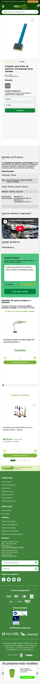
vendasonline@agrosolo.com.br (13, 547)
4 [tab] (25, 460)
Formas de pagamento (9, 525)
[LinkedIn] (19, 580)
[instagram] (9, 580)
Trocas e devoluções (9, 521)
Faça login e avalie (20, 291)
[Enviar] (36, 12)
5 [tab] (28, 460)
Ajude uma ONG (7, 495)
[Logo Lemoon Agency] (20, 655)
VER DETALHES (27, 677)
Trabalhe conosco (8, 491)
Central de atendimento (11, 563)
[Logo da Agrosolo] (20, 6)
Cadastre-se (7, 468)
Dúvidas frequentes (8, 485)
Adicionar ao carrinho (20, 362)
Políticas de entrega (8, 528)
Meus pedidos (7, 510)
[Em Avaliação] (16, 620)
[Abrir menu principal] (3, 6)
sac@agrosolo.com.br (9, 556)
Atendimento (6, 488)
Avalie (22, 61)
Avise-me (20, 110)
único (7, 86)
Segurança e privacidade (10, 531)
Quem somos (6, 482)
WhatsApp (6, 569)
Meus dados (6, 514)
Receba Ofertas (7, 498)
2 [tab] (16, 460)
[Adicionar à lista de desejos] (32, 20)
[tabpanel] (20, 37)
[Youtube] (14, 580)
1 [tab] (11, 460)
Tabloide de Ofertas (8, 501)
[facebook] (4, 580)
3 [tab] (21, 460)
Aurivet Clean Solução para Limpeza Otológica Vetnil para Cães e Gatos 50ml (19, 428)
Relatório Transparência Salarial (12, 534)
